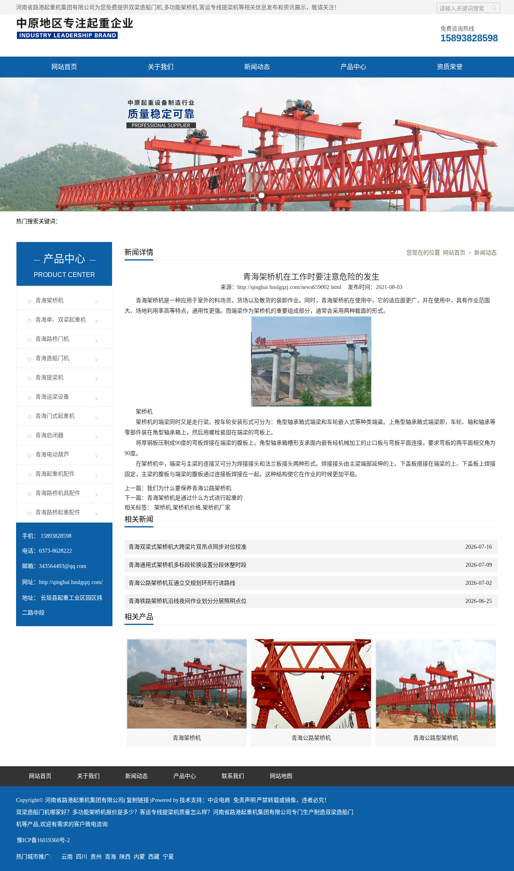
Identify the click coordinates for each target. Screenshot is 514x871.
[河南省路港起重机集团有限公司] (76, 19)
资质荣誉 (450, 66)
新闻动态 (257, 66)
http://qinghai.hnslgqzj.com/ (71, 582)
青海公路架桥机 (311, 738)
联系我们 (233, 776)
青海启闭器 (49, 435)
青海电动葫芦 (52, 455)
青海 (110, 857)
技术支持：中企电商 (204, 800)
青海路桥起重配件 (57, 512)
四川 (81, 857)
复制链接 (137, 800)
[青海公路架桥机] (311, 643)
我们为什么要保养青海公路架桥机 (189, 488)
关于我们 (160, 66)
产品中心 (353, 66)
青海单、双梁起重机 (60, 320)
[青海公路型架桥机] (436, 643)
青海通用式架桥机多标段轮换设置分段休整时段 (187, 565)
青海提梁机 (49, 377)
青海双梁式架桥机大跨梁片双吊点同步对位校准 (187, 547)
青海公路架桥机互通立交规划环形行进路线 (181, 583)
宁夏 (168, 857)
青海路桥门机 (52, 339)
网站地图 (281, 776)
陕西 (125, 857)
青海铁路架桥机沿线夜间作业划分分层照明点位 (187, 601)
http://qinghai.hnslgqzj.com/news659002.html (289, 287)
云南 (67, 857)
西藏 (153, 857)
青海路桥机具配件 (57, 493)
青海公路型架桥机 (435, 738)
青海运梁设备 (52, 397)
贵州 (96, 857)
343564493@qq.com (62, 566)
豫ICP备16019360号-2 (43, 840)
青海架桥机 (49, 300)
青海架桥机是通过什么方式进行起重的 (195, 498)
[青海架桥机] (187, 643)
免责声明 (244, 800)
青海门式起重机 (55, 416)
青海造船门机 (52, 358)
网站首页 (64, 66)
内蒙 (139, 857)
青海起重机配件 (55, 474)
